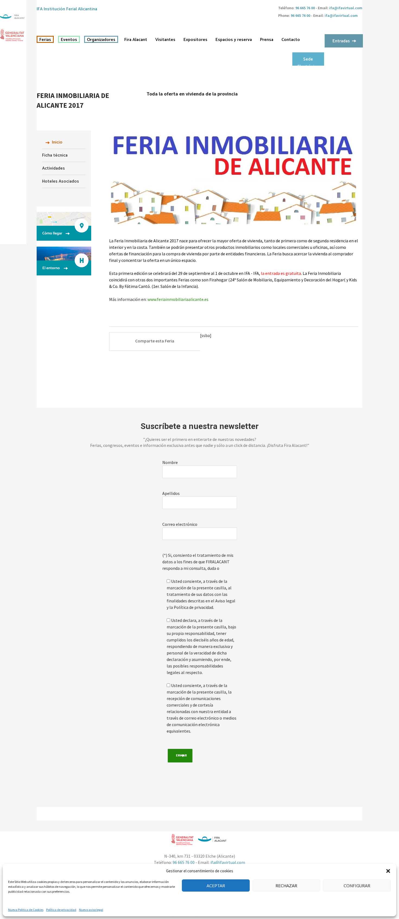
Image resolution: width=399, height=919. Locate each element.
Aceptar (216, 885)
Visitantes (165, 40)
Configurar (357, 885)
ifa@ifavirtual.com (345, 7)
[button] (388, 871)
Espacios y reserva (234, 40)
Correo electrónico (179, 524)
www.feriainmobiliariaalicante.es (177, 299)
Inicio (57, 142)
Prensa (266, 40)
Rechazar (286, 885)
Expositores (195, 40)
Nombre (170, 462)
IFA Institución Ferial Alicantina (67, 9)
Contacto (290, 40)
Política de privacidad (61, 910)
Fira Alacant (135, 40)
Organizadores (101, 40)
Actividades (53, 168)
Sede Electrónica (308, 61)
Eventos (69, 40)
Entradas (341, 41)
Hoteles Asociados (60, 181)
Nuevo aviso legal (91, 910)
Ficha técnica (55, 155)
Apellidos (171, 493)
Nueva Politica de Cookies (25, 910)
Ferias (45, 40)
